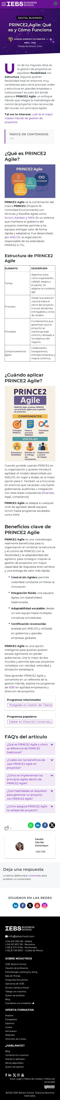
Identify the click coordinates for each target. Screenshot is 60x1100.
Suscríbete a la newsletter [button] (18, 1003)
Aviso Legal (15, 1078)
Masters (9, 1015)
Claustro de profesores (16, 968)
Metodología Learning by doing (21, 972)
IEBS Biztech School (15, 964)
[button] (30, 748)
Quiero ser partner (14, 1067)
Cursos (8, 1027)
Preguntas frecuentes (16, 979)
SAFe (31, 217)
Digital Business (30, 17)
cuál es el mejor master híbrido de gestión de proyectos (29, 118)
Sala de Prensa (12, 975)
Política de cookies (32, 1078)
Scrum (9, 217)
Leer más (40, 851)
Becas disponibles (14, 1063)
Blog (7, 999)
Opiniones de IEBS (14, 983)
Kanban (20, 217)
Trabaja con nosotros (15, 991)
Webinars (10, 1035)
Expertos (9, 1023)
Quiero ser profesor (15, 995)
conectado (35, 875)
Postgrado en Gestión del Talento (31, 705)
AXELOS (15, 237)
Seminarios (10, 1031)
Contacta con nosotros (16, 1055)
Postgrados (11, 1019)
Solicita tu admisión (15, 1059)
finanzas (48, 493)
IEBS (12, 687)
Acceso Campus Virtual (17, 987)
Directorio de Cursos (15, 1039)
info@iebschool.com (21, 936)
